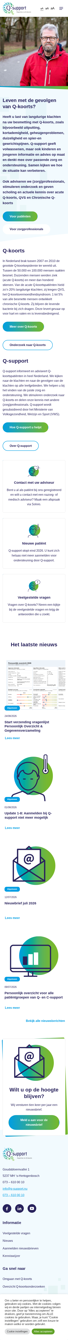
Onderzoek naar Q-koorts (28, 345)
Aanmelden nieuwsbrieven (21, 1248)
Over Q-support (21, 445)
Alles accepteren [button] (43, 1331)
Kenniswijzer (11, 1255)
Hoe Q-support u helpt (25, 427)
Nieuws (8, 1240)
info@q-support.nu (15, 1188)
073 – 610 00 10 (13, 1195)
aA (41, 8)
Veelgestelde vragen (16, 1233)
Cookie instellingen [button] (17, 1331)
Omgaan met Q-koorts (17, 1278)
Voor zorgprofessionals (26, 229)
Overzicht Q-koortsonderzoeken (24, 1286)
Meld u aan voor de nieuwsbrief (34, 1122)
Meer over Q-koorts (23, 326)
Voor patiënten (20, 216)
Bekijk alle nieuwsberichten (45, 1020)
